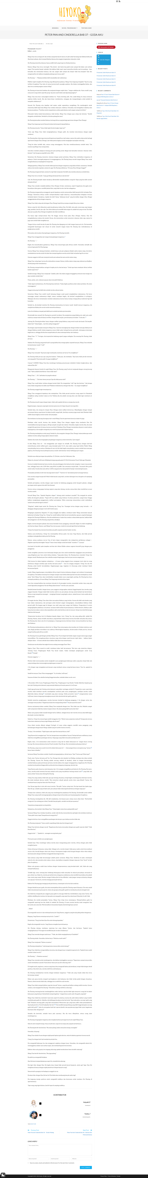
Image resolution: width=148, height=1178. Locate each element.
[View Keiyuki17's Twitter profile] (40, 1103)
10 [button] (32, 652)
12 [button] (78, 693)
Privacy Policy (104, 1176)
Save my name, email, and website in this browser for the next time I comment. (52, 1163)
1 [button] (32, 152)
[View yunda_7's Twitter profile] (40, 1115)
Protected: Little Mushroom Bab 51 (106, 79)
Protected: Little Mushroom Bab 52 (106, 75)
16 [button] (55, 1004)
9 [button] (60, 585)
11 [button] (43, 693)
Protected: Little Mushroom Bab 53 (106, 72)
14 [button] (91, 747)
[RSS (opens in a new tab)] (119, 1)
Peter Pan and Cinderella (36, 43)
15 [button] (82, 771)
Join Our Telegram (105, 59)
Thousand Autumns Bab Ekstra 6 (109, 100)
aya (98, 100)
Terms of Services (112, 1176)
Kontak (118, 1176)
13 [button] (67, 702)
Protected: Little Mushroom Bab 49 (106, 85)
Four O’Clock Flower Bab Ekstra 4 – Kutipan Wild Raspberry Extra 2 (107, 105)
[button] (3, 1175)
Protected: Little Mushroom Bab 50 (106, 82)
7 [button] (78, 542)
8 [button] (61, 563)
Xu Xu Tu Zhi (33, 1123)
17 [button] (37, 1007)
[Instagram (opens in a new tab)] (117, 1)
